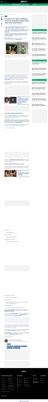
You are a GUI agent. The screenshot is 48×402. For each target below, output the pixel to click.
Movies (27, 4)
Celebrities (23, 4)
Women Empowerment (35, 51)
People (33, 76)
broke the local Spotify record (16, 159)
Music (30, 4)
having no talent (17, 315)
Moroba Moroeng (15, 24)
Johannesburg (7, 79)
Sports (33, 40)
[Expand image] (28, 42)
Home (5, 14)
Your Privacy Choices (25, 401)
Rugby (33, 57)
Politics (33, 46)
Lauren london (10, 346)
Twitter (10, 115)
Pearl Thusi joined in (12, 330)
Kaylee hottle (24, 346)
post (14, 115)
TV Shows (34, 4)
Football (33, 107)
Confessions (34, 101)
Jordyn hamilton (17, 346)
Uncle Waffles (23, 314)
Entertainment (16, 4)
